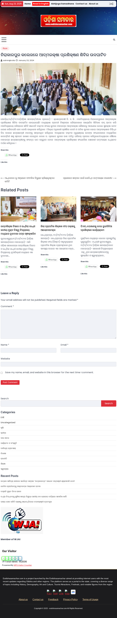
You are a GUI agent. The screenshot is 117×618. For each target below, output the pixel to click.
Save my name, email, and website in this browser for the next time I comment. (49, 372)
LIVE (2, 417)
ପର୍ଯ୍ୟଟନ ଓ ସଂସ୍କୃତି (9, 443)
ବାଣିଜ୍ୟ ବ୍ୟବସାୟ (8, 448)
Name (5, 344)
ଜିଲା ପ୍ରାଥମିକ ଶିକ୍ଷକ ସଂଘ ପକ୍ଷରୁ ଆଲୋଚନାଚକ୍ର (58, 228)
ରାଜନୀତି (4, 458)
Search (5, 398)
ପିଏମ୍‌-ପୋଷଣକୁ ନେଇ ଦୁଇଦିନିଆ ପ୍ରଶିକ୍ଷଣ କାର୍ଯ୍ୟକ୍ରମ (96, 228)
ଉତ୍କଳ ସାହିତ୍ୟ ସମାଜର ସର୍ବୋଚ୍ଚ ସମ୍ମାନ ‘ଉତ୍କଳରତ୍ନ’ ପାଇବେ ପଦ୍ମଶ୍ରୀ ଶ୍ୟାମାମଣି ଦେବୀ (38, 481)
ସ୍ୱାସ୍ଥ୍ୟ (4, 468)
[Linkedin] (61, 593)
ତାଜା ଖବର (5, 437)
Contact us (81, 3)
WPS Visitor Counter (23, 565)
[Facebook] (49, 593)
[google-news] (73, 593)
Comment (7, 306)
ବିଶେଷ (3, 453)
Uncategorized (8, 422)
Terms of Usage (90, 599)
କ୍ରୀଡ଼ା (3, 432)
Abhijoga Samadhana (62, 3)
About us (93, 3)
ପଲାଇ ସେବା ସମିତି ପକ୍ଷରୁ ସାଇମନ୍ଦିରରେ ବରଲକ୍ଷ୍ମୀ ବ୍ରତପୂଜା (26, 501)
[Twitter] (55, 593)
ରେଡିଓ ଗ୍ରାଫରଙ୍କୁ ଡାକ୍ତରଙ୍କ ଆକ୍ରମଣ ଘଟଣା (21, 486)
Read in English (41, 3)
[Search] (114, 40)
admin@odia (9, 60)
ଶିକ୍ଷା (5, 48)
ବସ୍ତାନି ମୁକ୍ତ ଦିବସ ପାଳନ (11, 491)
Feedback (53, 599)
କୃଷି (2, 427)
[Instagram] (67, 593)
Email (64, 344)
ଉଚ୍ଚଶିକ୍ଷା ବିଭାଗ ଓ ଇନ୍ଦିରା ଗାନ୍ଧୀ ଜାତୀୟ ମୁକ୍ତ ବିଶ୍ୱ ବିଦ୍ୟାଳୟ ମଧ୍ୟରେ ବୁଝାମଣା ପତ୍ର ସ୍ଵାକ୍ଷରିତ (18, 230)
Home (28, 3)
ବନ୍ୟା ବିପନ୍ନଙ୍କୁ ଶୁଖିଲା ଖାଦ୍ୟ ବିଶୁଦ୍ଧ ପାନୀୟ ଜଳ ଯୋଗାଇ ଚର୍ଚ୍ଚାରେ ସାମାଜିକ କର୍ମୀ (33, 496)
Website (5, 358)
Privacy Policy (70, 599)
